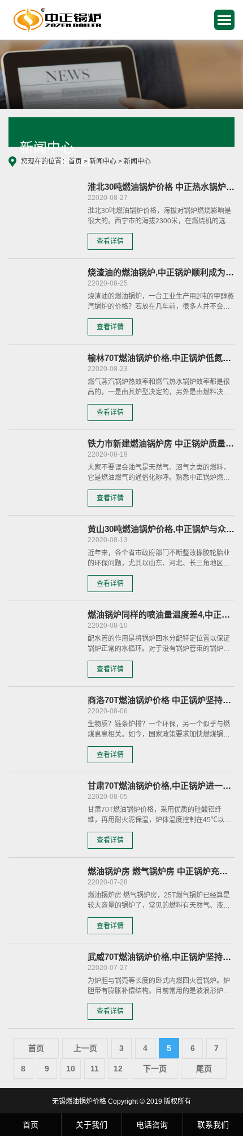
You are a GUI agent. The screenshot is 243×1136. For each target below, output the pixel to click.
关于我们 (91, 1124)
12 (118, 1068)
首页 (75, 161)
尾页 (204, 1068)
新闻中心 (102, 161)
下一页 (155, 1068)
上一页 (85, 1048)
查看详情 (110, 241)
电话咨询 (152, 1124)
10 (70, 1068)
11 (94, 1068)
